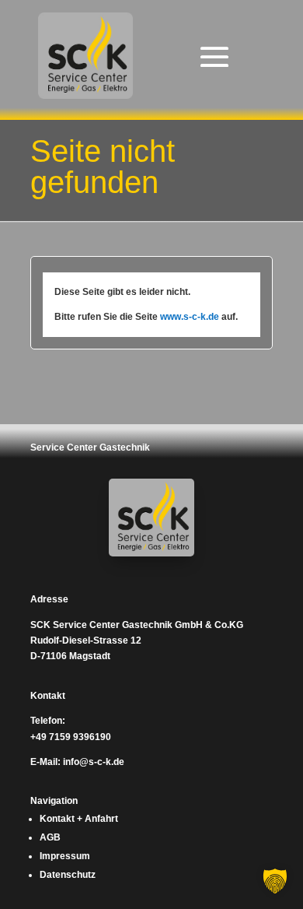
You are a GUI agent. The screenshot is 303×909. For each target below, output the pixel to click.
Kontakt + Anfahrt (79, 818)
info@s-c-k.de (93, 761)
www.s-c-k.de (189, 316)
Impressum (65, 856)
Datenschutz (68, 874)
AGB (50, 837)
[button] (275, 881)
